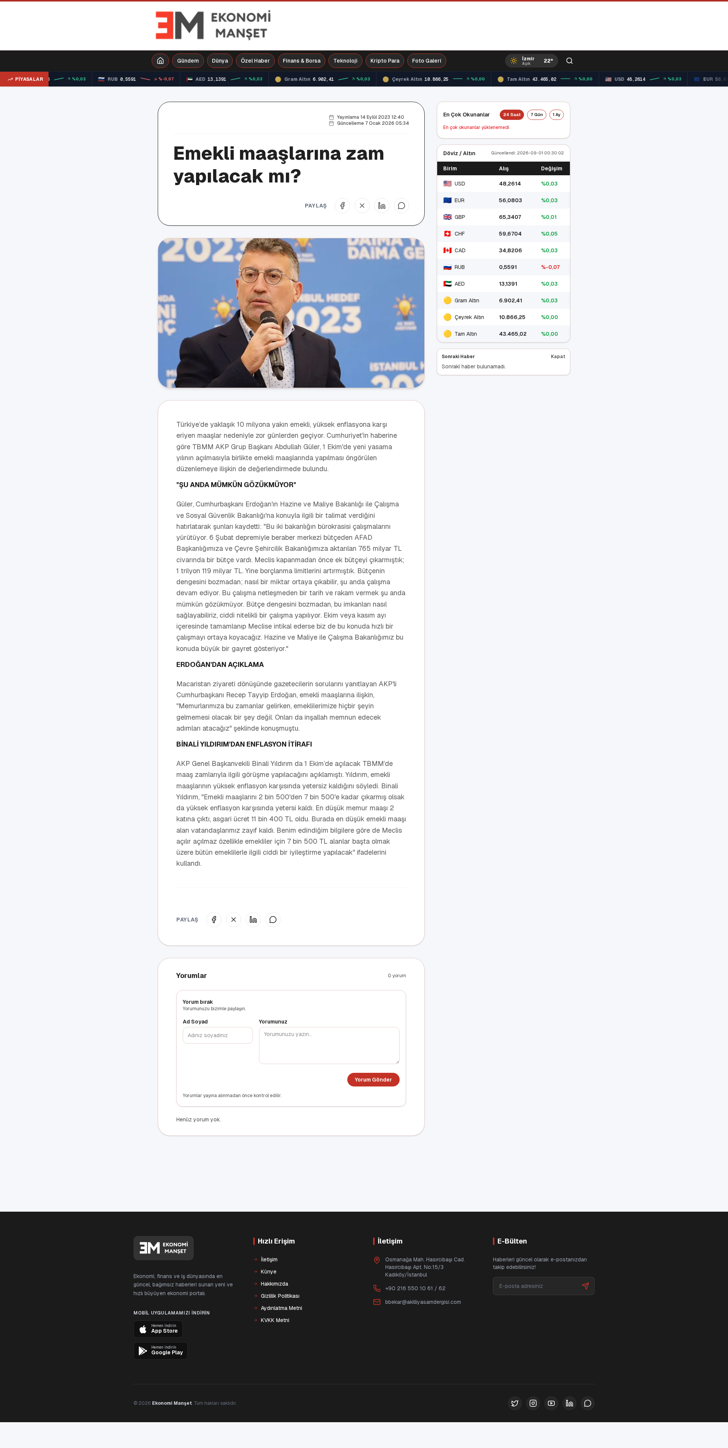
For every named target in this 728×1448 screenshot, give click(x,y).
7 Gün (536, 114)
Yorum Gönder (373, 1079)
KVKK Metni (275, 1320)
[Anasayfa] (160, 60)
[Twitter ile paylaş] (362, 205)
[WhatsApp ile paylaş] (401, 205)
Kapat (558, 357)
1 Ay (556, 114)
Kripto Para (384, 60)
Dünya (220, 60)
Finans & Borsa (301, 60)
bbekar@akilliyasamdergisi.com (423, 1302)
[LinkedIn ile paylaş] (381, 205)
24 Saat (512, 114)
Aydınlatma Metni (281, 1308)
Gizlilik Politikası (280, 1295)
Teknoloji (345, 60)
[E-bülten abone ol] (585, 1286)
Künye (268, 1271)
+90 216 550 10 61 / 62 (415, 1288)
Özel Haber (255, 60)
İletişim (269, 1259)
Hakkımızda (274, 1283)
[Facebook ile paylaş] (342, 205)
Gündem (188, 60)
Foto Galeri (426, 60)
